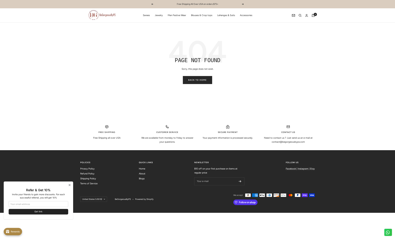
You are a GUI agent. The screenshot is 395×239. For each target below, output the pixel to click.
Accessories (246, 15)
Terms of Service (89, 183)
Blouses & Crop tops (201, 15)
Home (142, 168)
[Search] (300, 15)
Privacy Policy (87, 168)
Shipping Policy (88, 178)
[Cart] (313, 15)
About (142, 173)
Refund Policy (87, 173)
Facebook (291, 168)
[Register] (240, 181)
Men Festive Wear (177, 15)
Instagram (303, 168)
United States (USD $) (92, 199)
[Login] (306, 15)
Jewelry (159, 15)
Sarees (146, 15)
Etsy (312, 168)
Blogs (142, 178)
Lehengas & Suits (226, 15)
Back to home (197, 80)
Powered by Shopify (144, 199)
